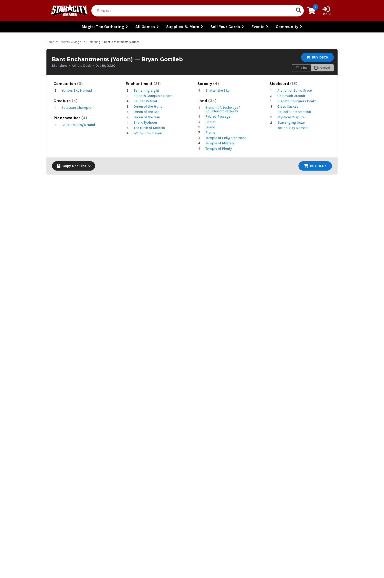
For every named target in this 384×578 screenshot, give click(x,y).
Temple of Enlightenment (225, 138)
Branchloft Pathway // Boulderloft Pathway (222, 109)
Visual (325, 68)
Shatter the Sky (217, 90)
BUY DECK (320, 57)
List (304, 68)
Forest (210, 122)
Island (210, 127)
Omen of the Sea (146, 112)
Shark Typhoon (145, 122)
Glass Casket (287, 106)
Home (50, 42)
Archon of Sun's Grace (294, 90)
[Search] (298, 10)
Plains (210, 132)
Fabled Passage (217, 116)
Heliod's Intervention (294, 112)
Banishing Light (146, 90)
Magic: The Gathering (87, 42)
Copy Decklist (74, 166)
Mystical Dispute (291, 117)
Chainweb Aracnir (291, 96)
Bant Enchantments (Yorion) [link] (121, 42)
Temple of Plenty (218, 148)
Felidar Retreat (145, 101)
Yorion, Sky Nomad (77, 90)
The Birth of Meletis (149, 128)
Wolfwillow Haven (148, 133)
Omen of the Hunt (148, 106)
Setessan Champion (77, 107)
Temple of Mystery (219, 143)
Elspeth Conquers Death (153, 96)
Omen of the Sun (147, 117)
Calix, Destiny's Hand (78, 125)
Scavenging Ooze (291, 122)
